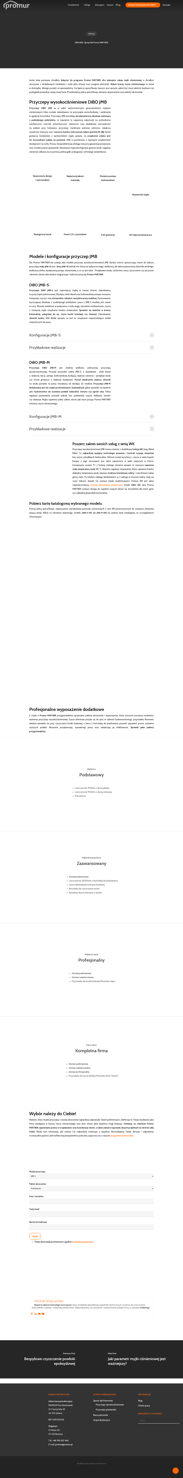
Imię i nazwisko (36, 649)
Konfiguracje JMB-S (45, 335)
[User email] (43, 767)
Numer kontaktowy (38, 675)
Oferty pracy (144, 1405)
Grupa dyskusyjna (101, 1420)
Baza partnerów (100, 1415)
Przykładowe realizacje (47, 347)
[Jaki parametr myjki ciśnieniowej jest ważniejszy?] (137, 813)
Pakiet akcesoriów (37, 637)
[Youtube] (39, 767)
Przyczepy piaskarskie (106, 1409)
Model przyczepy (37, 625)
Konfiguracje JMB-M (45, 416)
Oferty (91, 33)
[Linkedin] (35, 767)
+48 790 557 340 (61, 1440)
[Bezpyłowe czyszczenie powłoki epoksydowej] (46, 813)
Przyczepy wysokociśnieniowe (110, 1404)
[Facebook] (32, 767)
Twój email (34, 662)
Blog (140, 1400)
